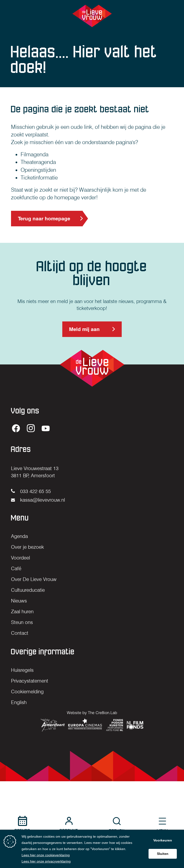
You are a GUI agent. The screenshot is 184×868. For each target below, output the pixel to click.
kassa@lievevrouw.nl (42, 500)
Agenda (19, 536)
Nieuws (19, 601)
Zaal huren (22, 611)
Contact (19, 633)
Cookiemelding (27, 691)
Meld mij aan (84, 331)
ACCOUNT (69, 831)
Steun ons (22, 622)
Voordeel (20, 558)
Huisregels (22, 670)
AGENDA (22, 831)
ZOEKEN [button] (117, 831)
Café (16, 568)
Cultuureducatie (28, 590)
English (19, 702)
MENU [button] (162, 831)
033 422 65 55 (35, 491)
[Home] (92, 16)
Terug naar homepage (44, 219)
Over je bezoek (27, 547)
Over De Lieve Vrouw (34, 579)
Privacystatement (29, 681)
